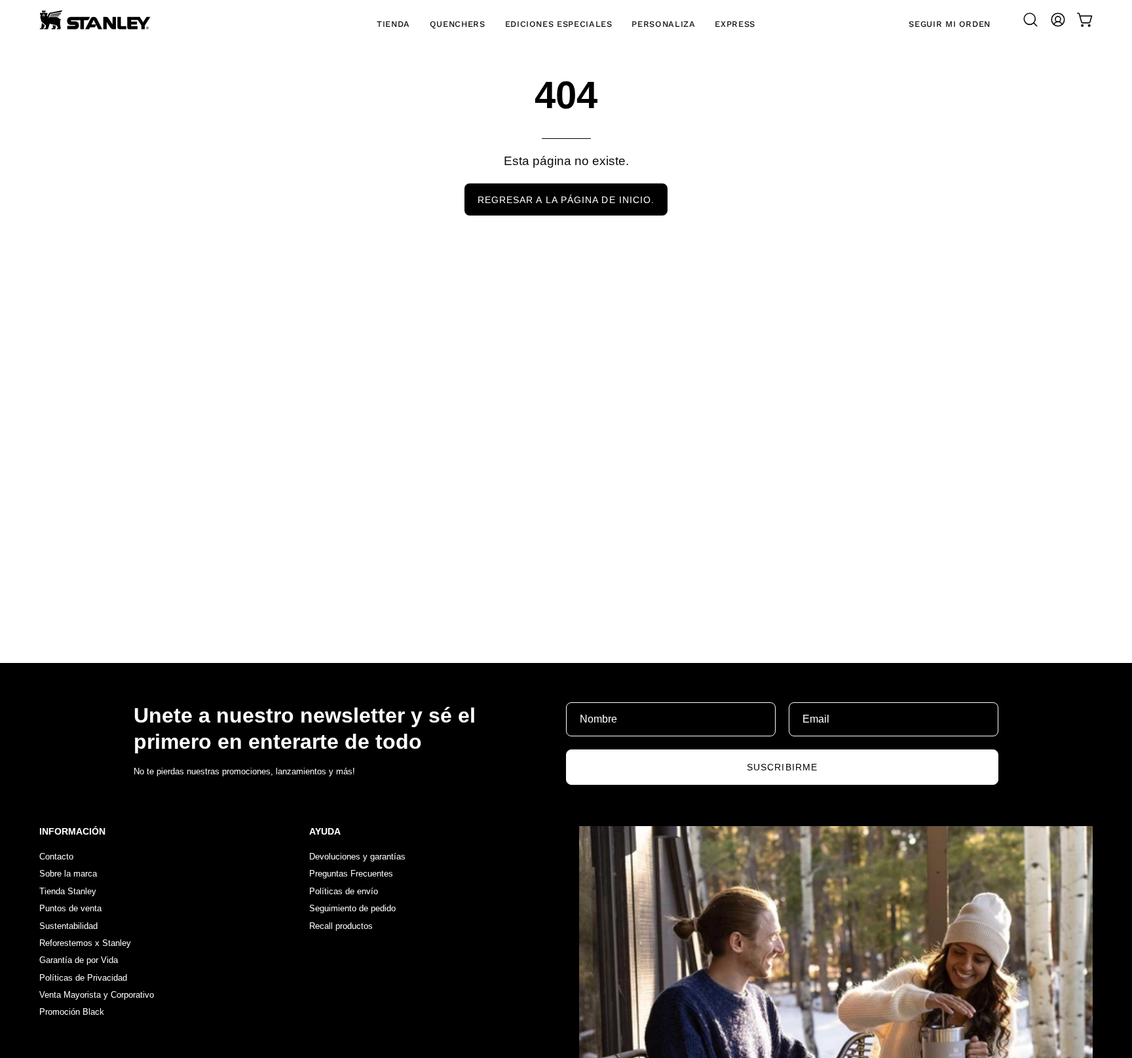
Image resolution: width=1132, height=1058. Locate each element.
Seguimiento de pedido (352, 909)
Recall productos (341, 926)
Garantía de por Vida (78, 961)
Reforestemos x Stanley (85, 943)
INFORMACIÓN (72, 831)
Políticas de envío (343, 891)
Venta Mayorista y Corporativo (96, 995)
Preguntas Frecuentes (351, 874)
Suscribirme (782, 767)
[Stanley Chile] (95, 19)
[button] (1030, 19)
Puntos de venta (70, 909)
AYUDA (325, 831)
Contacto (56, 856)
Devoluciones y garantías (357, 856)
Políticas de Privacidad (83, 978)
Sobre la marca (68, 874)
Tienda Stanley (67, 891)
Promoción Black (71, 1012)
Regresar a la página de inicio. (566, 200)
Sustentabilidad (68, 926)
